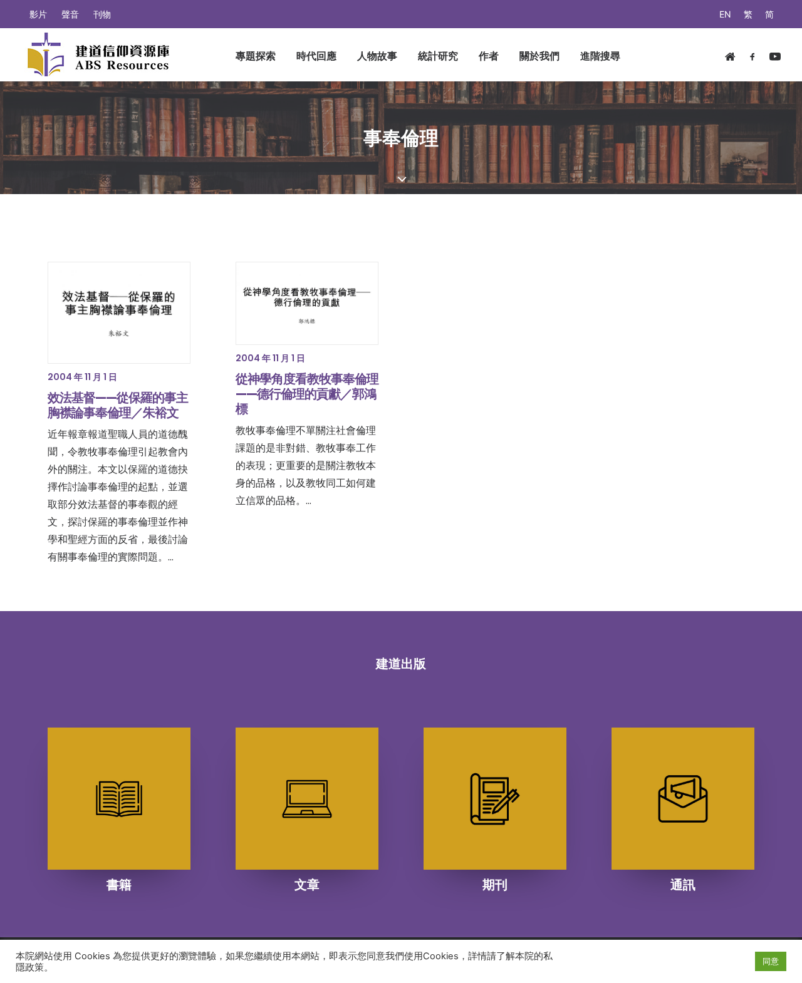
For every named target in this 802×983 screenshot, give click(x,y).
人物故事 (377, 55)
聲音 (70, 14)
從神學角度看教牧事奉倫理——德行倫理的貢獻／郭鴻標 (307, 394)
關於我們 (539, 55)
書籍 (119, 884)
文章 (307, 884)
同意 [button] (771, 961)
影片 (38, 14)
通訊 (682, 884)
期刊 (495, 884)
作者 (489, 55)
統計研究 (438, 55)
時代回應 (316, 55)
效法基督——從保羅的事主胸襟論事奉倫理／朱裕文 (118, 405)
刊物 (102, 14)
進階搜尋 (600, 55)
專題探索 (256, 55)
